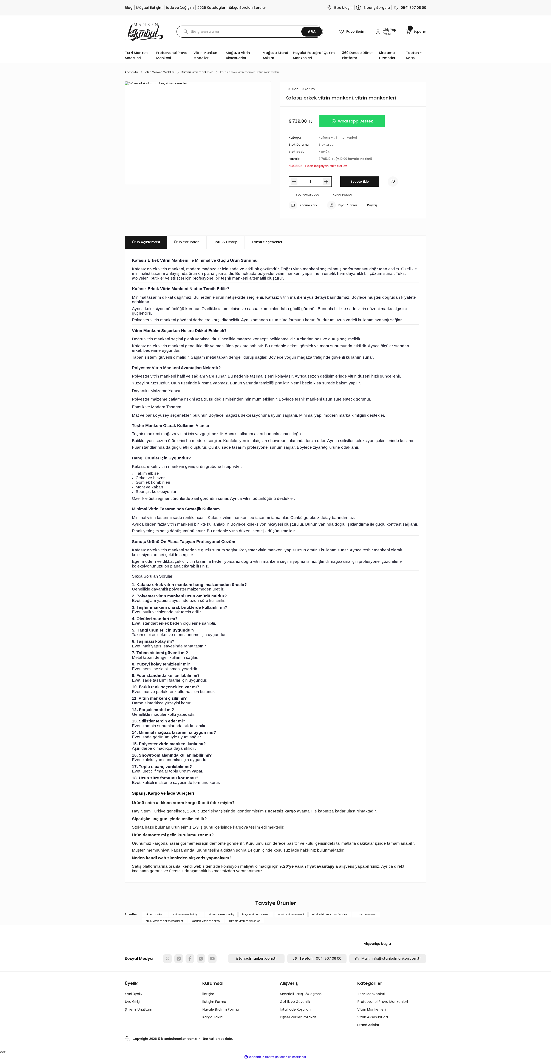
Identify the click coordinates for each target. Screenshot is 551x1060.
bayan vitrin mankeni (256, 914)
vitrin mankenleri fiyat (186, 914)
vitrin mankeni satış (221, 914)
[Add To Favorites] (393, 181)
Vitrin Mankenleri (371, 1009)
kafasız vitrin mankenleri (244, 921)
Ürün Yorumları (187, 242)
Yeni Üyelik (133, 993)
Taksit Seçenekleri (267, 242)
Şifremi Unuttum (138, 1009)
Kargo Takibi (212, 1017)
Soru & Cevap (226, 242)
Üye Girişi (132, 1001)
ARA (312, 31)
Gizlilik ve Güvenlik (295, 1001)
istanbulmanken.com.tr (256, 958)
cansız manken (366, 914)
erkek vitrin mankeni (291, 914)
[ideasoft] (253, 1057)
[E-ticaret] (275, 1057)
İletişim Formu (214, 1001)
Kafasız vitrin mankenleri (338, 137)
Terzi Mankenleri (371, 993)
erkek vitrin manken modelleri (165, 921)
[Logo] (144, 32)
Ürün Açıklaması (146, 242)
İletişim (208, 993)
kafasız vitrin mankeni (206, 921)
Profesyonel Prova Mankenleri (382, 1001)
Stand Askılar (368, 1024)
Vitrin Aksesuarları (372, 1017)
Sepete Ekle (360, 181)
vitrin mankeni (155, 914)
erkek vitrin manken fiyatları (330, 914)
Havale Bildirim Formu (220, 1009)
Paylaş (372, 205)
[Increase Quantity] (326, 181)
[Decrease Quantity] (294, 181)
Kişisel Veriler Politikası (298, 1017)
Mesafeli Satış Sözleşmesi (301, 993)
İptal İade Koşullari (295, 1009)
